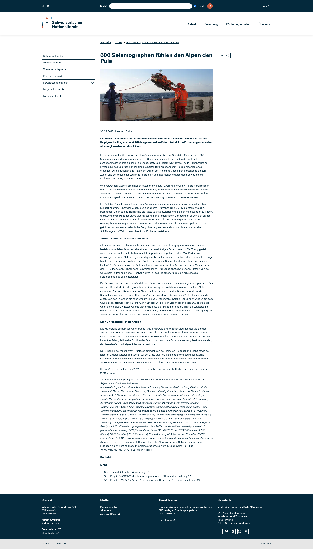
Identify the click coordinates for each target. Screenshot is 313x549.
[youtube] (246, 531)
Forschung (211, 24)
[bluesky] (226, 531)
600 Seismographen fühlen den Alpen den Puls (152, 42)
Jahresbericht (106, 510)
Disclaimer (46, 544)
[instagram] (239, 531)
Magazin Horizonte (53, 89)
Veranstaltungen (52, 63)
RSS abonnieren (225, 520)
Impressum (61, 544)
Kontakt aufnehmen (51, 520)
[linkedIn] (220, 531)
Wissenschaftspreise (54, 69)
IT (56, 6)
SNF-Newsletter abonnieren (231, 513)
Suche (103, 6)
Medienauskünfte (52, 96)
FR (47, 6)
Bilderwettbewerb (53, 76)
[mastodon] (233, 531)
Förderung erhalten (238, 24)
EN (51, 6)
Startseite (105, 42)
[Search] (210, 6)
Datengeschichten (53, 56)
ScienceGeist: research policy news (234, 523)
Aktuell (192, 24)
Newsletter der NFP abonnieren (233, 516)
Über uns (264, 24)
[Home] (65, 27)
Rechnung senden (50, 523)
